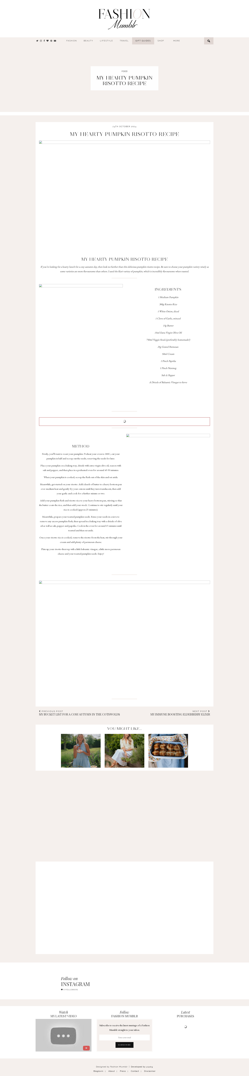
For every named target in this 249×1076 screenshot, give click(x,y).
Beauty (88, 41)
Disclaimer (149, 1071)
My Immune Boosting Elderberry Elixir (180, 713)
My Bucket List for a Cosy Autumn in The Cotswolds (79, 713)
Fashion (71, 41)
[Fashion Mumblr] (124, 18)
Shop (161, 41)
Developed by (142, 1067)
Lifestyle (106, 41)
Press (123, 1071)
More (177, 41)
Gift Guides (143, 41)
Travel (124, 41)
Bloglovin (98, 1071)
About (111, 1071)
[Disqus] (124, 813)
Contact (135, 1071)
